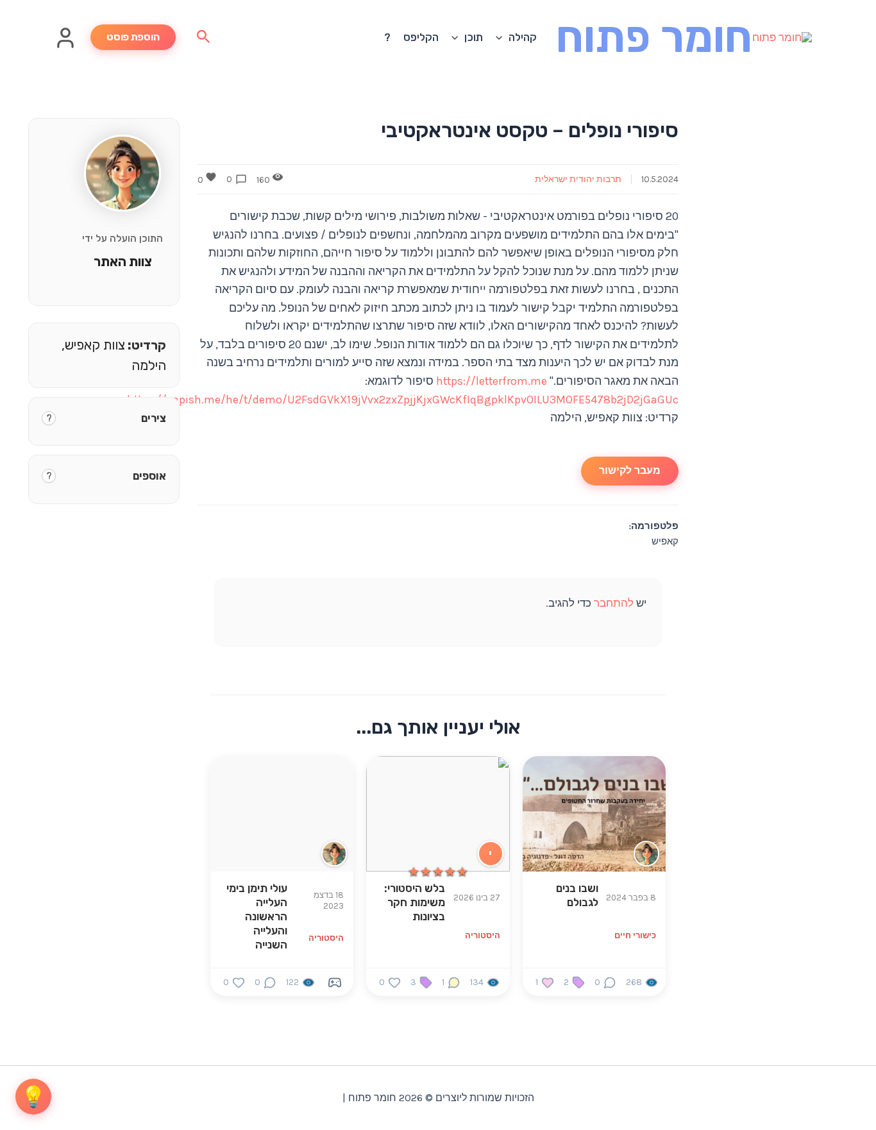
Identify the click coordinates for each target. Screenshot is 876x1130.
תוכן (473, 37)
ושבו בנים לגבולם (577, 895)
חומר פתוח (654, 37)
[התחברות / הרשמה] (65, 45)
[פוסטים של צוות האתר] (334, 853)
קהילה (523, 37)
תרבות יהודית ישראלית (578, 179)
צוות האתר (123, 261)
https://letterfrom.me (491, 381)
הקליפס (421, 37)
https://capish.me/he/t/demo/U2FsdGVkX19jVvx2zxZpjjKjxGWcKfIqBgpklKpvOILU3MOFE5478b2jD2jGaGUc (402, 399)
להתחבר (614, 602)
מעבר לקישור (630, 470)
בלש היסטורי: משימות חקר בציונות (414, 902)
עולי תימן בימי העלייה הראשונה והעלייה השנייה (256, 916)
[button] (502, 37)
